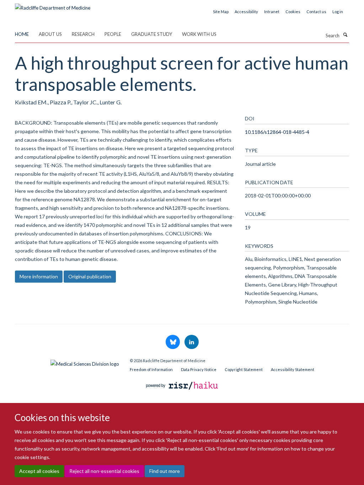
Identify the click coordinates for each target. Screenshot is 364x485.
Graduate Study (151, 34)
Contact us (316, 11)
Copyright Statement (244, 369)
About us (50, 34)
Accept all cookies (39, 471)
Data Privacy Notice (198, 369)
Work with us (199, 34)
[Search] (345, 35)
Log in (337, 11)
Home (22, 34)
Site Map (221, 11)
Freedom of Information (151, 369)
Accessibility (246, 11)
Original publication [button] (89, 276)
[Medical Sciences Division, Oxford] (67, 362)
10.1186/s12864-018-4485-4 (277, 132)
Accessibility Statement (292, 369)
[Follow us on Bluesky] (173, 342)
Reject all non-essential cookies (104, 471)
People (113, 34)
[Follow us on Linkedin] (191, 342)
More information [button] (39, 276)
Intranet (271, 11)
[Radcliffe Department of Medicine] (52, 5)
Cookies (292, 11)
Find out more (164, 471)
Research (83, 34)
